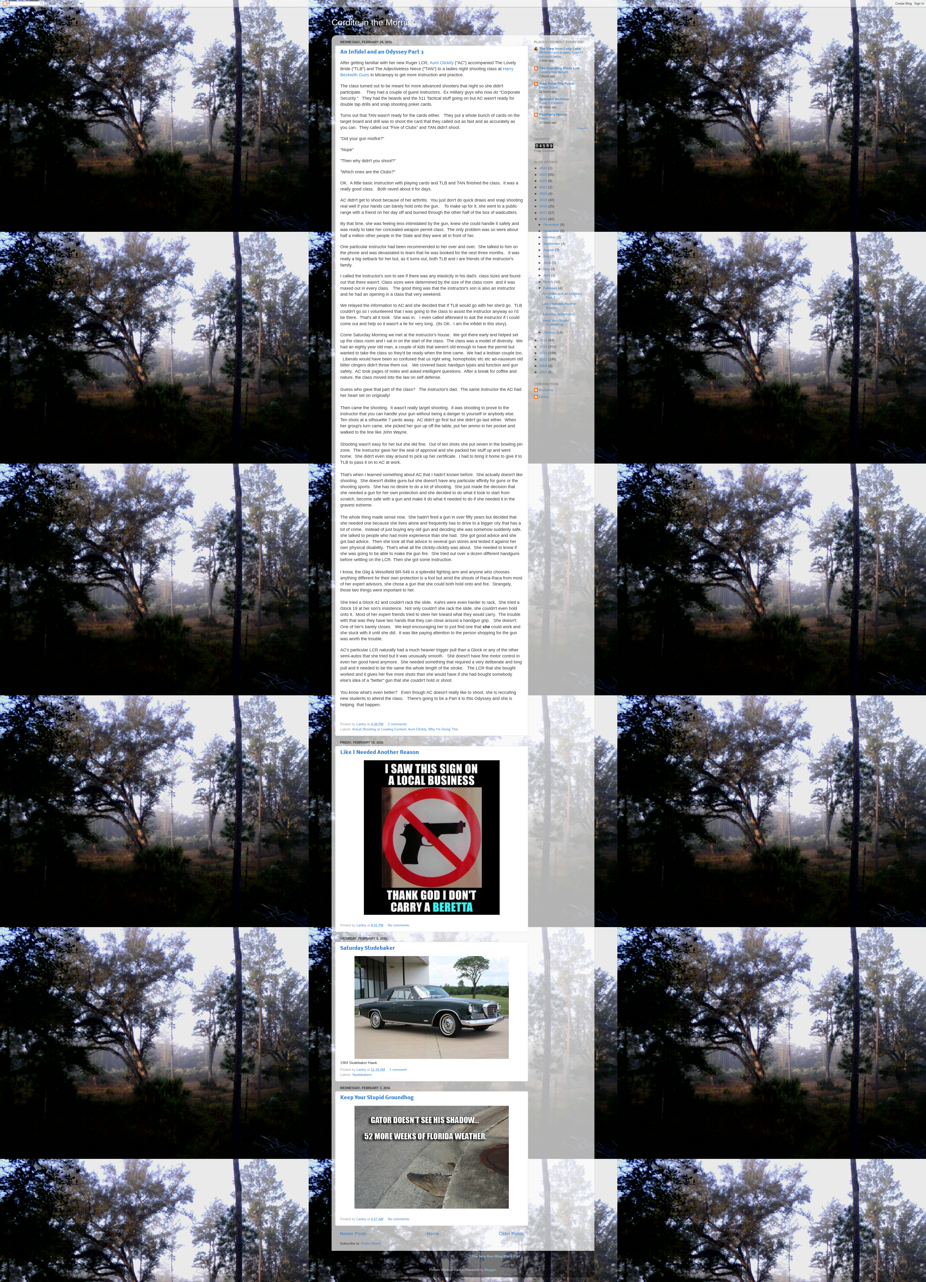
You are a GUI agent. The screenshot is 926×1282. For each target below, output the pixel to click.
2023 (543, 174)
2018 (543, 206)
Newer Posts (353, 1233)
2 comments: (398, 724)
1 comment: (399, 1069)
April (547, 275)
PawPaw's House (553, 114)
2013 (543, 353)
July (546, 256)
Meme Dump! (548, 87)
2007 (543, 372)
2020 (543, 194)
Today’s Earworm (551, 103)
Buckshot (546, 390)
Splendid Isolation (554, 99)
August (549, 250)
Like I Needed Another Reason (379, 752)
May (547, 269)
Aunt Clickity (442, 62)
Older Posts (511, 1233)
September (552, 244)
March (548, 282)
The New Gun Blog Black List (496, 1256)
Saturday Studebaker (367, 948)
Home (433, 1233)
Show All (581, 128)
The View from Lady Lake (560, 48)
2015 (543, 340)
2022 (543, 181)
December (551, 224)
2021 (543, 187)
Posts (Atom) (371, 1243)
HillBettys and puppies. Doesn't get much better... (561, 54)
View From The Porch (556, 83)
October (550, 237)
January (550, 332)
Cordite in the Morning (374, 22)
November (551, 231)
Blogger (490, 1270)
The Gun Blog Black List (559, 68)
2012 (543, 359)
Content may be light (553, 72)
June (547, 263)
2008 (543, 366)
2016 (543, 219)
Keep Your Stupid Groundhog (377, 1098)
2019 (543, 200)
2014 (543, 347)
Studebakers (362, 1075)
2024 (543, 168)
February (550, 288)
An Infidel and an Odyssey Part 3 (382, 52)
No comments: (399, 925)
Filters (543, 118)
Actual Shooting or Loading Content (379, 729)
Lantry (544, 397)
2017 (543, 213)
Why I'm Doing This (443, 729)
